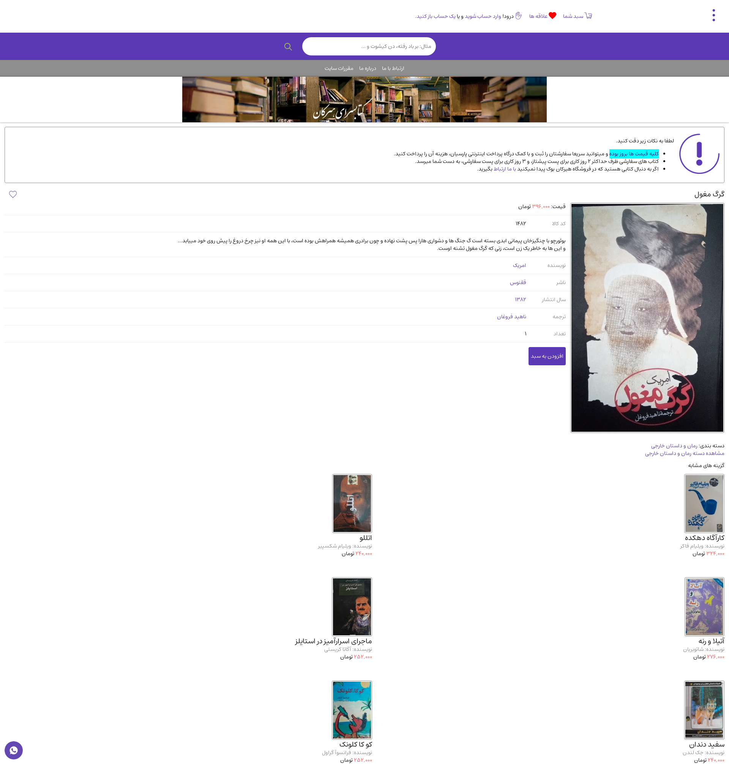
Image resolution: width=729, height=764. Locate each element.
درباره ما (367, 68)
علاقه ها (539, 16)
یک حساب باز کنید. (435, 16)
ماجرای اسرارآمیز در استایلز (333, 641)
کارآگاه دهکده (704, 538)
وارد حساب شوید (483, 16)
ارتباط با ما (393, 68)
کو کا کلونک (355, 744)
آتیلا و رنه (711, 641)
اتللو (366, 538)
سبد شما (573, 16)
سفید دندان (706, 744)
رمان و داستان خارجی (674, 445)
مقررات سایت (339, 68)
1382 (520, 299)
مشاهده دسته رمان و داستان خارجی (684, 453)
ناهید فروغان (511, 316)
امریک (519, 265)
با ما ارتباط (504, 169)
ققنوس (518, 282)
